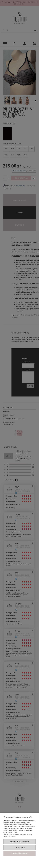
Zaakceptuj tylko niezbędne (19, 841)
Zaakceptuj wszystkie (19, 853)
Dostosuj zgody (19, 847)
